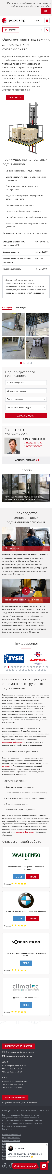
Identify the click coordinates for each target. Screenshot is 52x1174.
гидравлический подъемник (13, 742)
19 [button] (20, 670)
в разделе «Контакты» (25, 832)
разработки (7, 766)
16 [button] (10, 670)
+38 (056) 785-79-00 (32, 446)
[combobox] (26, 382)
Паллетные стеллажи (11, 1135)
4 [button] (31, 363)
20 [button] (23, 670)
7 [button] (24, 667)
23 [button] (32, 670)
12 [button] (40, 667)
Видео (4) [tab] (21, 307)
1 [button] (21, 363)
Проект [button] (32, 877)
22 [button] (29, 670)
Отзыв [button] (19, 877)
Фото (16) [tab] (7, 307)
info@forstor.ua (25, 1056)
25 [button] (39, 670)
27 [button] (45, 670)
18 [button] (16, 670)
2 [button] (24, 363)
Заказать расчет (26, 416)
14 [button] (47, 667)
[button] (3, 539)
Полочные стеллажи (11, 1141)
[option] (26, 337)
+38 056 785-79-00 (14, 1069)
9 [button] (31, 667)
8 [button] (27, 667)
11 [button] (37, 667)
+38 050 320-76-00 (14, 1087)
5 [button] (18, 667)
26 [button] (42, 670)
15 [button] (7, 670)
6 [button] (21, 667)
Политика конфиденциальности (15, 1126)
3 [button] (27, 363)
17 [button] (13, 670)
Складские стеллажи (11, 1138)
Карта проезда (27, 1052)
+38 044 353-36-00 (14, 1084)
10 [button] (34, 667)
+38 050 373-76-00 (14, 1072)
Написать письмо (24, 460)
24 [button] (35, 670)
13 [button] (43, 667)
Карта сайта (7, 1129)
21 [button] (26, 670)
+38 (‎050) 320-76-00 (32, 443)
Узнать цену (15, 97)
